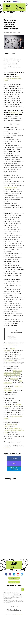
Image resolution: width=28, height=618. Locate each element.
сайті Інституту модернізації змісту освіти (13, 79)
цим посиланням (11, 345)
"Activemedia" (19, 614)
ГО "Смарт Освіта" (16, 594)
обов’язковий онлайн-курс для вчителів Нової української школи (13, 372)
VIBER (14, 464)
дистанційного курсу (14, 112)
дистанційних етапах (10, 187)
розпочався (14, 379)
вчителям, (6, 32)
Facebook (14, 458)
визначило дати (9, 361)
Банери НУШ (13, 582)
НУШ (18, 32)
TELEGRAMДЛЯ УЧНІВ (14, 469)
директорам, (13, 32)
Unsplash (6, 448)
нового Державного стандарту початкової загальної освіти (14, 430)
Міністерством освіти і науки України (13, 596)
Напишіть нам (23, 1)
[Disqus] (14, 500)
